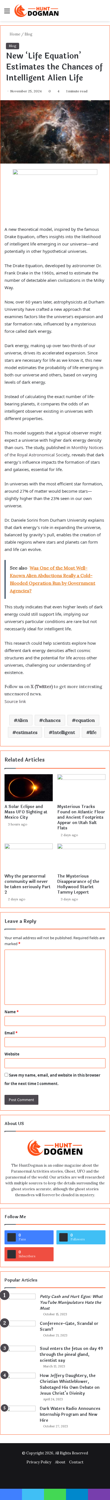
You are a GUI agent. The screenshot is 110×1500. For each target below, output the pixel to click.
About (60, 1462)
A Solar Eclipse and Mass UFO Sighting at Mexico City (26, 812)
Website (12, 1054)
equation (85, 720)
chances (52, 720)
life (93, 732)
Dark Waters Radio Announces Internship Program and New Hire (70, 1414)
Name (12, 1011)
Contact (76, 1462)
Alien (22, 720)
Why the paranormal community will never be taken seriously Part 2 (27, 884)
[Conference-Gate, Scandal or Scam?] (20, 1331)
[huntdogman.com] (36, 10)
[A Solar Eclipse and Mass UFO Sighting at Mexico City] (29, 787)
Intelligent (63, 732)
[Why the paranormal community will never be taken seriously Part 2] (29, 856)
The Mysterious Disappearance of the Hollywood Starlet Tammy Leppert (78, 884)
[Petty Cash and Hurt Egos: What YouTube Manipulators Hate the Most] (20, 1304)
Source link (15, 701)
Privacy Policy (39, 1462)
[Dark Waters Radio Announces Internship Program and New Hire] (20, 1416)
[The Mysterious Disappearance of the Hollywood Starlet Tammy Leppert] (81, 856)
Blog (28, 34)
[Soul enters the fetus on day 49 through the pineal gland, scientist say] (20, 1356)
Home (14, 34)
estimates (27, 732)
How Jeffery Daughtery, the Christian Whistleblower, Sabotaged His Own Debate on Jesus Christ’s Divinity (70, 1384)
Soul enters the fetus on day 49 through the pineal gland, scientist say (71, 1354)
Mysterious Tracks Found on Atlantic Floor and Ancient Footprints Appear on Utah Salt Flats (81, 817)
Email (11, 1032)
